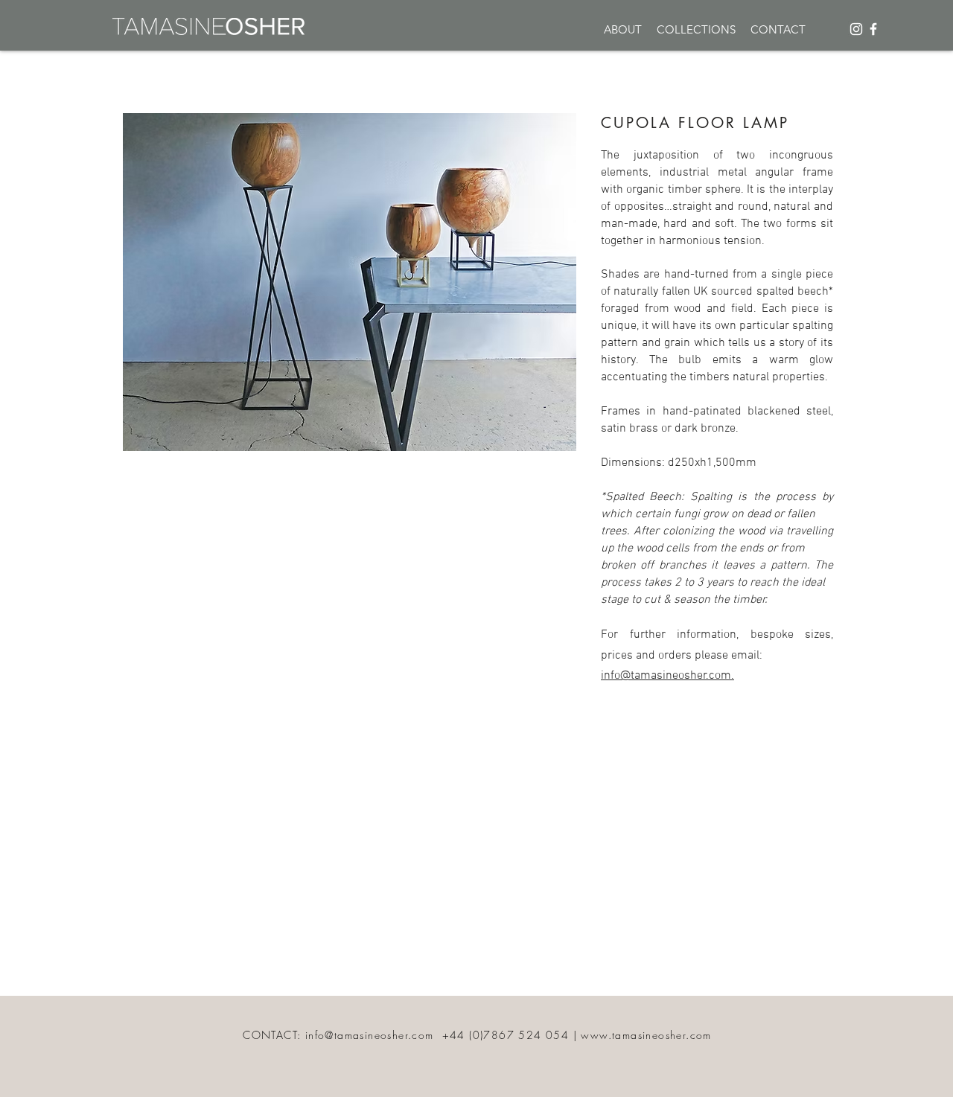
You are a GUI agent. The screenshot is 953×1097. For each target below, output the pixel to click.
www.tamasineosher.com (646, 1035)
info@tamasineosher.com (369, 1035)
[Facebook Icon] (873, 29)
